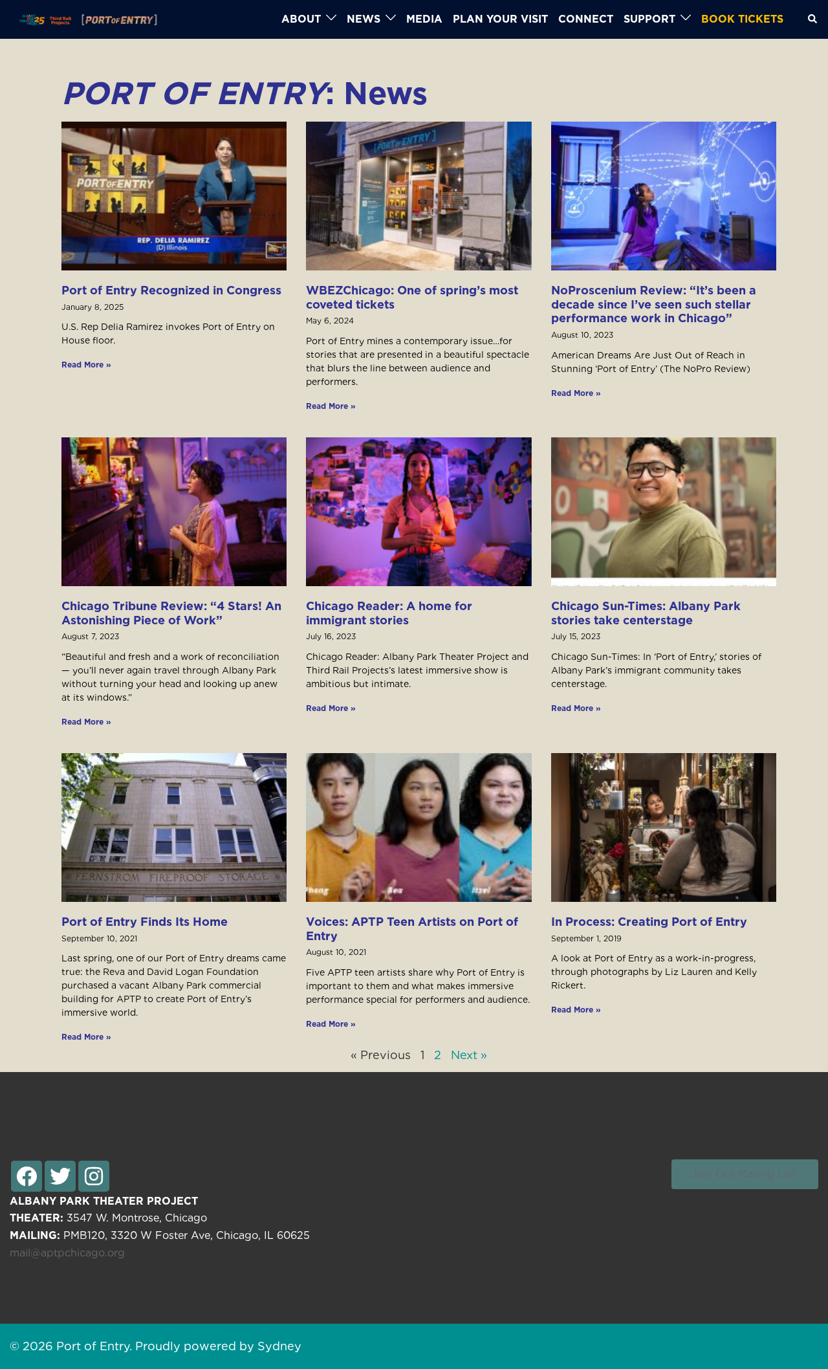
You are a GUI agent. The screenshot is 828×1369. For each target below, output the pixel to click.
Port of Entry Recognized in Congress (171, 290)
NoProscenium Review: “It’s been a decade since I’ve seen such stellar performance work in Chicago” (653, 304)
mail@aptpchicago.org (67, 1253)
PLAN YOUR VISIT (500, 19)
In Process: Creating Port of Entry (649, 921)
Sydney (279, 1346)
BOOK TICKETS (742, 19)
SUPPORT (649, 19)
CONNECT (585, 19)
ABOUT (301, 19)
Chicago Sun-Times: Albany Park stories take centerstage (646, 613)
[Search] (813, 19)
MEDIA (424, 19)
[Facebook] (26, 1176)
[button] (744, 1174)
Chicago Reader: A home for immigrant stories (389, 613)
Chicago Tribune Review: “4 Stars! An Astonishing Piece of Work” (171, 613)
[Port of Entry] (84, 19)
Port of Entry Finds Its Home (144, 921)
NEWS (363, 19)
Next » (469, 1055)
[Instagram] (93, 1176)
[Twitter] (60, 1176)
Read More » (86, 364)
